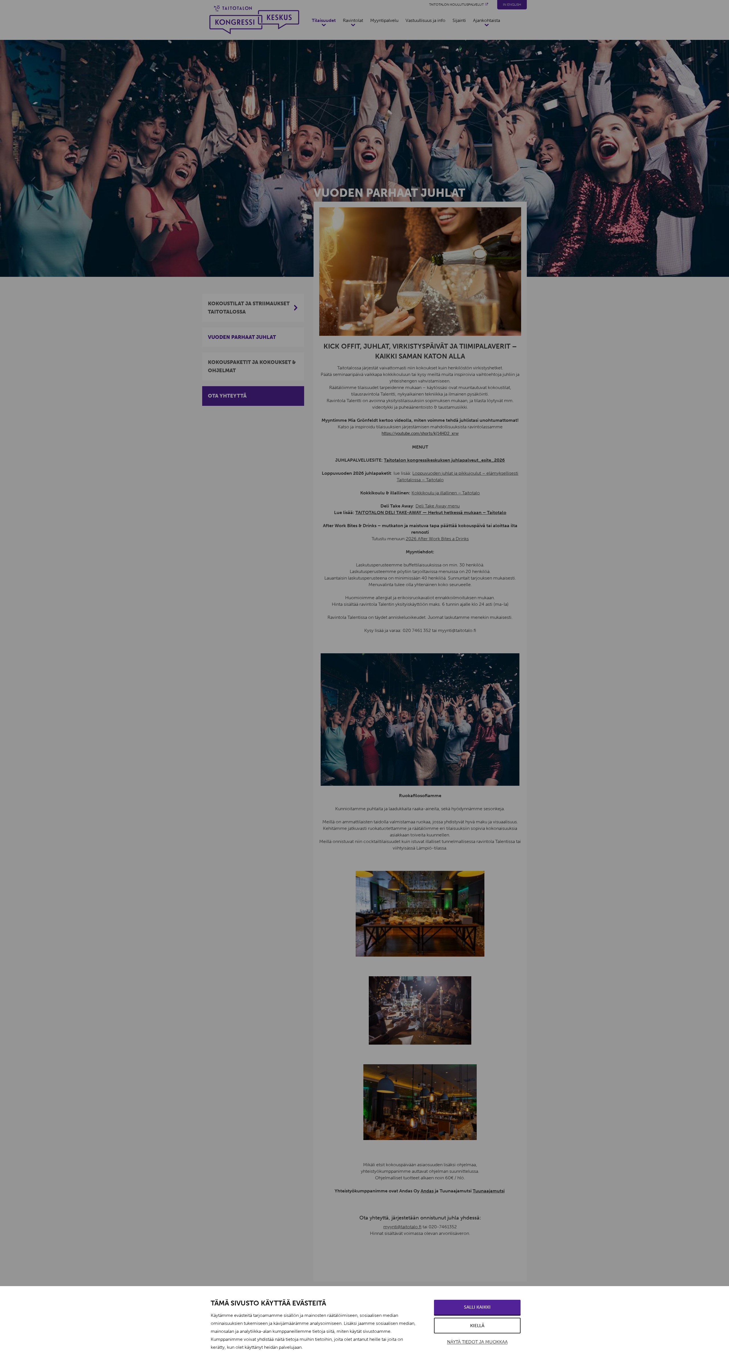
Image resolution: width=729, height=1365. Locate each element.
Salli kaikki (477, 1307)
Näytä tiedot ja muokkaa (477, 1341)
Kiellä (477, 1325)
